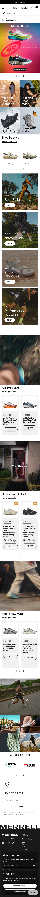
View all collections (9, 141)
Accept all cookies (20, 886)
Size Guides (6, 870)
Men (23, 841)
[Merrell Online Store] (20, 7)
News (24, 852)
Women (24, 844)
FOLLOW (20, 698)
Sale (23, 846)
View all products (9, 392)
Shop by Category (28, 839)
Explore (24, 849)
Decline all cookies (20, 892)
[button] (36, 8)
